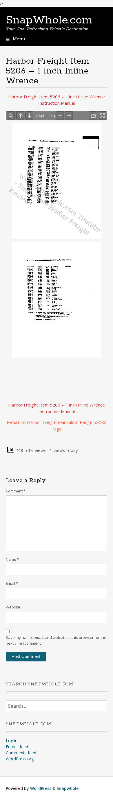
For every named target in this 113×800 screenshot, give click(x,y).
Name (12, 559)
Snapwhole (68, 788)
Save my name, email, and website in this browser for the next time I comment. (56, 640)
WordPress (40, 788)
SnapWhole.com (49, 20)
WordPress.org (20, 759)
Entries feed (17, 746)
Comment (15, 491)
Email (12, 583)
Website (13, 607)
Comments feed (21, 752)
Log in (11, 740)
